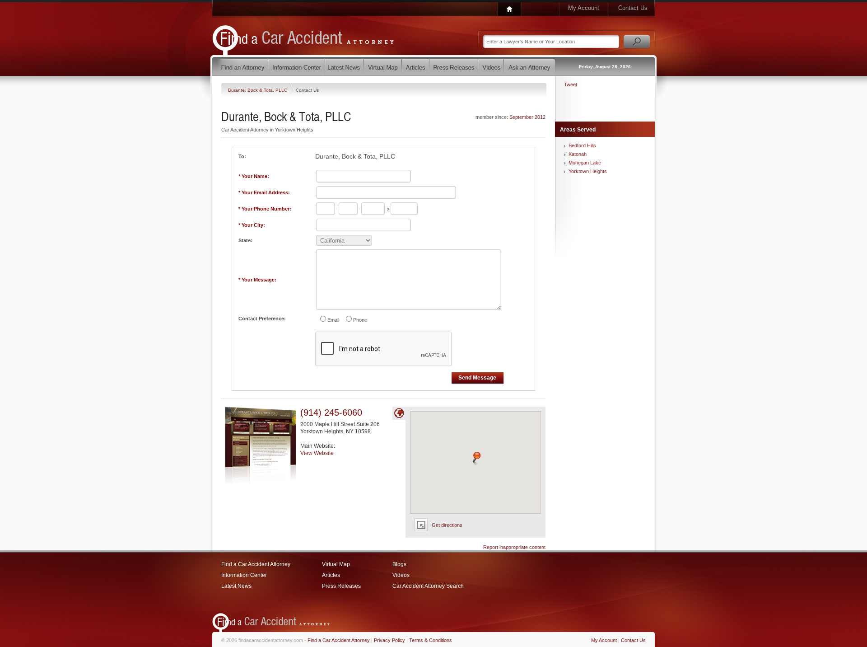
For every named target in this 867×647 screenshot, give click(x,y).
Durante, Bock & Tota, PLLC (258, 90)
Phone (360, 320)
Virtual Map (336, 564)
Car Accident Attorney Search (428, 586)
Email (333, 320)
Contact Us (633, 8)
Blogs (399, 564)
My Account (583, 8)
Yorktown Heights (588, 171)
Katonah (578, 154)
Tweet (570, 84)
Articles (331, 575)
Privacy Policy (389, 640)
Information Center (244, 575)
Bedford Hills (582, 145)
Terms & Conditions (430, 640)
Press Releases (341, 586)
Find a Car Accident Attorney (255, 564)
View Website (317, 453)
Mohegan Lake (585, 162)
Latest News (236, 586)
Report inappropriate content (514, 547)
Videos (401, 575)
